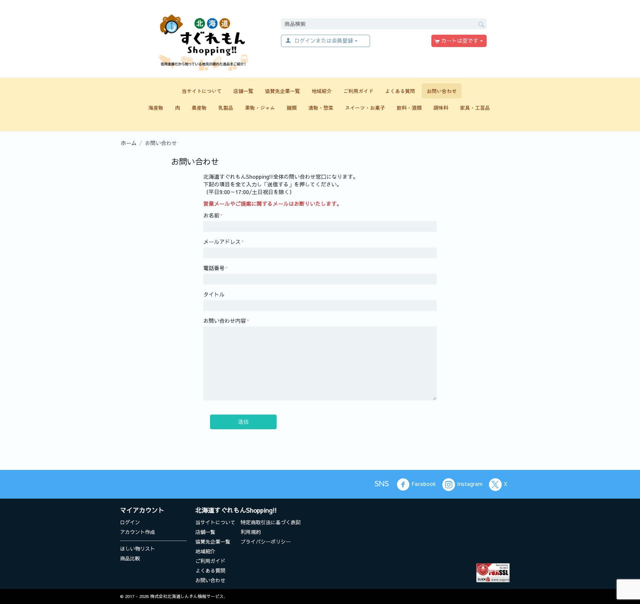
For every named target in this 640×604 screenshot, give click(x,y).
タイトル (214, 294)
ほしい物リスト (137, 548)
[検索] (481, 23)
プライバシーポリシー (266, 541)
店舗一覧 (243, 90)
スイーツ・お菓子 (365, 107)
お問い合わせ (442, 90)
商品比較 (130, 558)
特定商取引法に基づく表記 (271, 522)
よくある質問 (400, 90)
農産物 (199, 107)
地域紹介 (322, 90)
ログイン (130, 522)
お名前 (211, 215)
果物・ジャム (260, 107)
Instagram (470, 484)
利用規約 (251, 531)
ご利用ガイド (358, 90)
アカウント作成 (137, 531)
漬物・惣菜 (320, 107)
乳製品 (225, 107)
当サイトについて (202, 90)
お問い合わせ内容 (224, 320)
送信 (243, 422)
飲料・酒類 (409, 107)
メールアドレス (222, 241)
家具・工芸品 (475, 107)
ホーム (129, 142)
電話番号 (214, 267)
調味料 (440, 107)
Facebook (423, 484)
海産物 (155, 107)
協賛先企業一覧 (282, 90)
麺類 (292, 107)
